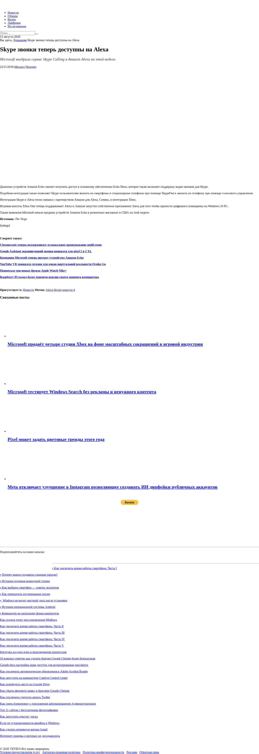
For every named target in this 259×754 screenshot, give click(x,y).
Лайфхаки (14, 22)
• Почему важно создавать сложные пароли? (29, 574)
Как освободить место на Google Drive (25, 684)
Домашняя (20, 40)
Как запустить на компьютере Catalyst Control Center (33, 677)
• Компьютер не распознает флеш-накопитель (29, 613)
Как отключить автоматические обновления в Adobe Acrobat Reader (44, 671)
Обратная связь (149, 752)
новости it (68, 290)
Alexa (49, 290)
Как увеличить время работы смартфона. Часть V (32, 645)
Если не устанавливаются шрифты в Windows (29, 723)
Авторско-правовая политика (61, 752)
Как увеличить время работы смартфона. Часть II (32, 626)
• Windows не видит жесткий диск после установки (33, 600)
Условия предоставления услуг (20, 752)
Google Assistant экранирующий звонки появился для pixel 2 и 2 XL (46, 251)
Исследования (17, 26)
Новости (13, 12)
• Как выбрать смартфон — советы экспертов (29, 587)
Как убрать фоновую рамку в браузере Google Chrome (34, 690)
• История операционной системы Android (27, 607)
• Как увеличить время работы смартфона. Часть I (84, 568)
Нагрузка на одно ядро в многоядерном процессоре (33, 652)
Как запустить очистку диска (19, 716)
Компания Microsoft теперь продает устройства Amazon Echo (42, 257)
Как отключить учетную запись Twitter (25, 697)
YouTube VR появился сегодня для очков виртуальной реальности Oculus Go (53, 264)
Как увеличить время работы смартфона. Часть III (32, 632)
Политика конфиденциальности (103, 752)
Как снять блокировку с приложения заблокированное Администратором (48, 703)
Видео (12, 19)
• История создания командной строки (25, 581)
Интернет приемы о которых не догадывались (30, 735)
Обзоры (13, 16)
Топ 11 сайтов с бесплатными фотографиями (29, 710)
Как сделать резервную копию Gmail (23, 729)
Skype (57, 290)
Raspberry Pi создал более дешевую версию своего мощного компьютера (49, 277)
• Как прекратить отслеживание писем (25, 594)
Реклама (131, 752)
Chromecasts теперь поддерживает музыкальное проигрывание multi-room (51, 244)
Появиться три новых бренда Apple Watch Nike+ (33, 270)
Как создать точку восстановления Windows (28, 619)
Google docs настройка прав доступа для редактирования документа (44, 665)
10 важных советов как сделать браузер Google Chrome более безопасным (47, 658)
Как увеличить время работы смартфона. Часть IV (32, 639)
